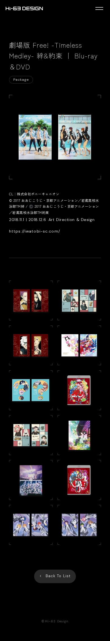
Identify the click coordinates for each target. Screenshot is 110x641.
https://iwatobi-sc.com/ (34, 231)
